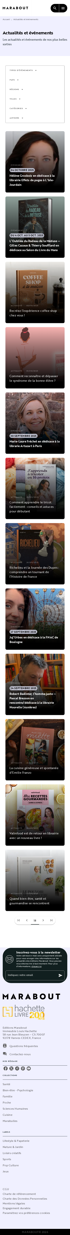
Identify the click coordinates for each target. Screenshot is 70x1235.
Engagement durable (16, 1208)
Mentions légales (14, 1203)
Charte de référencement (19, 1194)
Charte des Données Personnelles (25, 1199)
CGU (6, 1189)
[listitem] (5, 1068)
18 (35, 920)
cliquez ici (36, 966)
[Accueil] (17, 8)
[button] (23, 70)
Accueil (6, 19)
